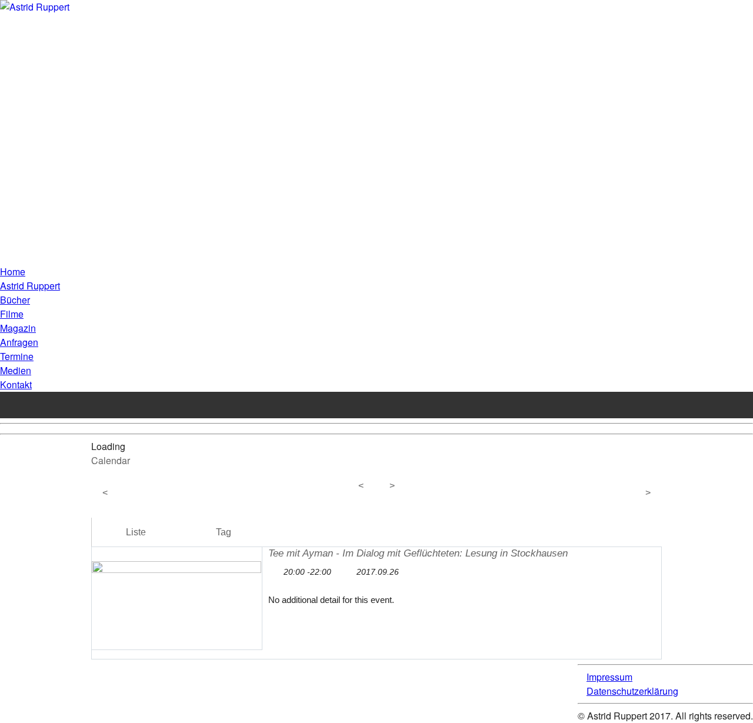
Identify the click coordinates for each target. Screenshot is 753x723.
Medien (15, 370)
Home (12, 271)
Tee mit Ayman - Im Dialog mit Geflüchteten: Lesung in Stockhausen (418, 553)
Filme (12, 314)
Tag (223, 532)
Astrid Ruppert (30, 285)
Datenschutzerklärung (632, 691)
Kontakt (16, 384)
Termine (17, 356)
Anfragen (19, 342)
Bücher (15, 299)
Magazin (18, 328)
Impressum (609, 677)
